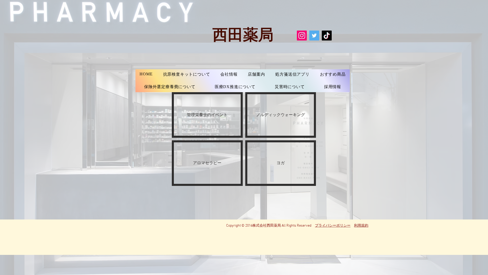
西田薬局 (242, 33)
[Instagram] (302, 35)
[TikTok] (327, 35)
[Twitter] (314, 35)
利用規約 (361, 226)
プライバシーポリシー (332, 226)
